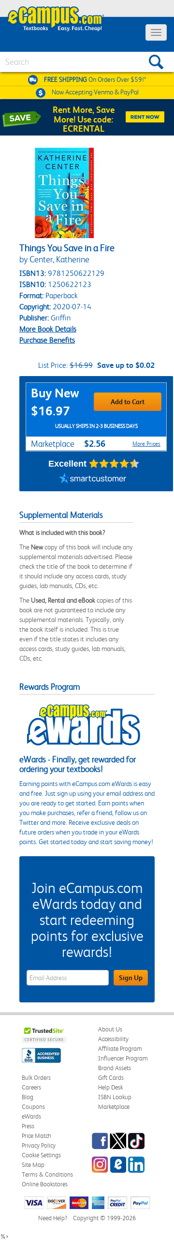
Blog (27, 1097)
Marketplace (114, 1106)
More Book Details (47, 328)
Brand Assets (114, 1068)
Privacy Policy (39, 1145)
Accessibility (113, 1039)
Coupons (33, 1106)
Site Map (33, 1164)
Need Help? (52, 1218)
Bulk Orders (36, 1077)
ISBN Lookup (114, 1097)
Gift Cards (111, 1077)
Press (28, 1126)
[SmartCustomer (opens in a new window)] (93, 479)
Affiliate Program (120, 1048)
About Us (110, 1029)
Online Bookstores (45, 1184)
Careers (31, 1087)
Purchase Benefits (47, 340)
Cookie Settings (41, 1155)
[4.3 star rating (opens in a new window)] (114, 464)
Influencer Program (123, 1058)
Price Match (36, 1135)
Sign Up (131, 978)
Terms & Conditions (47, 1174)
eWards (31, 1116)
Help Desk (110, 1087)
